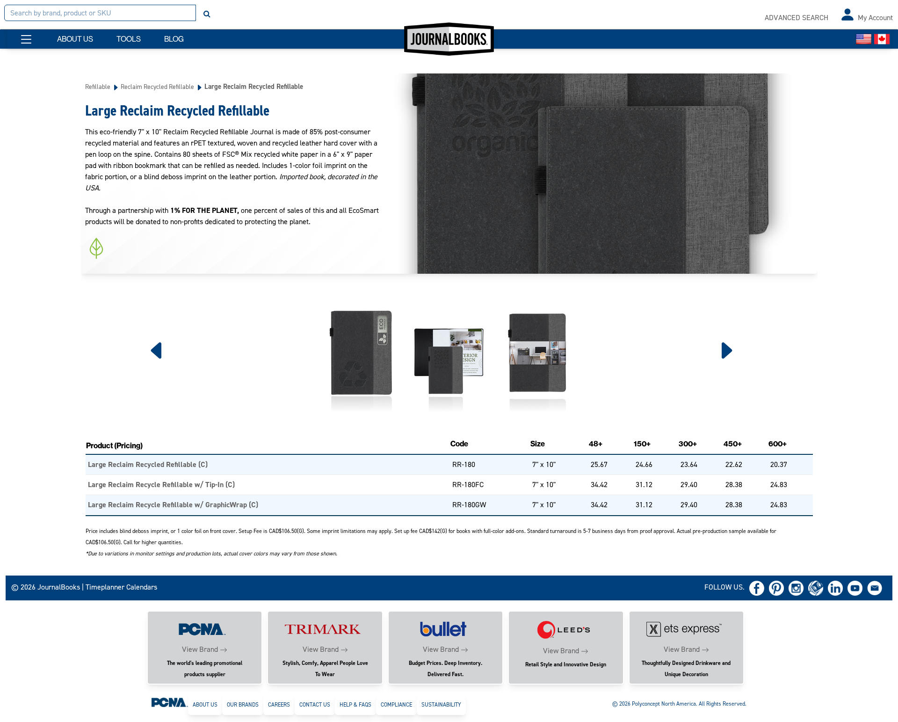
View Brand (200, 649)
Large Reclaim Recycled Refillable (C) (148, 464)
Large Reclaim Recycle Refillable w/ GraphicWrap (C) (173, 505)
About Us (205, 704)
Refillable (97, 86)
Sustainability (441, 704)
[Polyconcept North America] (170, 702)
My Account (875, 17)
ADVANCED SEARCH (796, 17)
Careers (279, 704)
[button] (26, 39)
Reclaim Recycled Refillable (157, 86)
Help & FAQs (355, 704)
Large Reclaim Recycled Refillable (253, 86)
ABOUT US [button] (75, 39)
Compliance (396, 704)
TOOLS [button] (128, 39)
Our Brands (243, 704)
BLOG (174, 39)
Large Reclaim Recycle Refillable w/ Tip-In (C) (161, 484)
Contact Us (314, 704)
